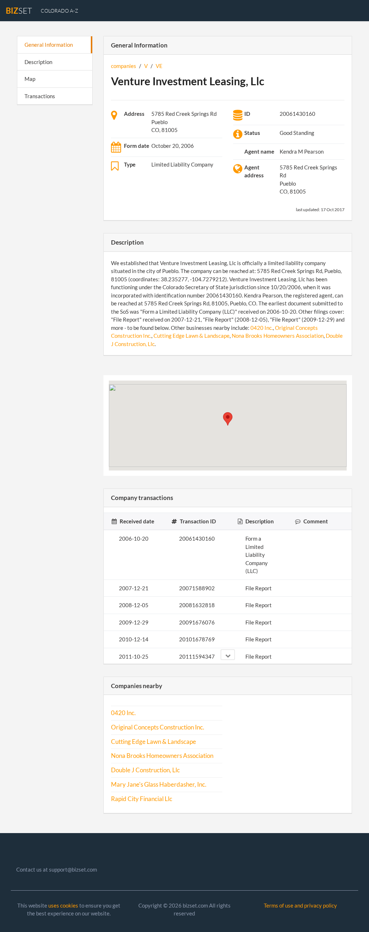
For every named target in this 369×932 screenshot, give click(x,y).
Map (30, 79)
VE (159, 66)
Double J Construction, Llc (145, 770)
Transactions (40, 96)
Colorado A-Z (59, 11)
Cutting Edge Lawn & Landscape (192, 335)
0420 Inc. (261, 327)
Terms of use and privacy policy (300, 905)
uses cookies (63, 905)
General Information (49, 44)
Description (38, 62)
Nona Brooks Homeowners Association (278, 335)
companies (123, 66)
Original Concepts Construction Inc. (157, 727)
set (19, 10)
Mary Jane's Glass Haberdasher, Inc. (158, 784)
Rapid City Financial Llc (141, 799)
